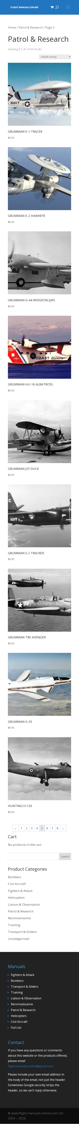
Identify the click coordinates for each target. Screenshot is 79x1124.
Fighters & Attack (20, 891)
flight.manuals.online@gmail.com (30, 1066)
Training (14, 925)
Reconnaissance (19, 918)
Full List (16, 1028)
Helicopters (16, 897)
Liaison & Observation (24, 904)
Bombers (14, 877)
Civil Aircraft (17, 884)
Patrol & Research (31, 27)
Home (12, 27)
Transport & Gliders (22, 932)
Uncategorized (18, 939)
